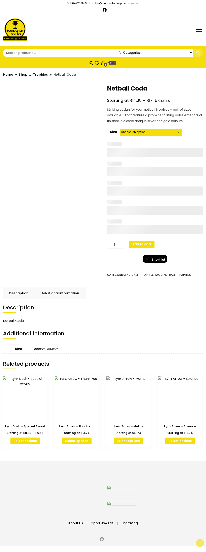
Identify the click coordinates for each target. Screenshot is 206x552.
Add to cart (141, 244)
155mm (39, 349)
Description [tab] (18, 293)
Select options (25, 441)
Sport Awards (102, 523)
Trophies (147, 275)
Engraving (130, 523)
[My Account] (91, 62)
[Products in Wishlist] (97, 62)
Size (113, 132)
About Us (75, 523)
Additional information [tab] (60, 293)
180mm (53, 349)
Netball (132, 275)
